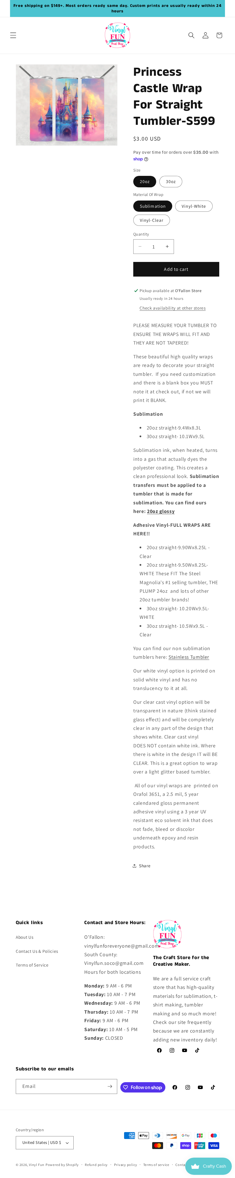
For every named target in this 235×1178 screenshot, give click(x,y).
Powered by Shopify (62, 1165)
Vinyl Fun (36, 1165)
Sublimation (153, 206)
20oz (145, 181)
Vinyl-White (194, 206)
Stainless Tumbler (189, 657)
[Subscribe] (110, 1086)
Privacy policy (125, 1165)
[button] (13, 35)
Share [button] (144, 865)
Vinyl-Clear (151, 220)
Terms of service (156, 1165)
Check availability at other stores (172, 308)
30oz (171, 181)
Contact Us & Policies (37, 951)
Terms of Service (32, 965)
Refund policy (96, 1165)
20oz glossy (161, 511)
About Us (24, 937)
